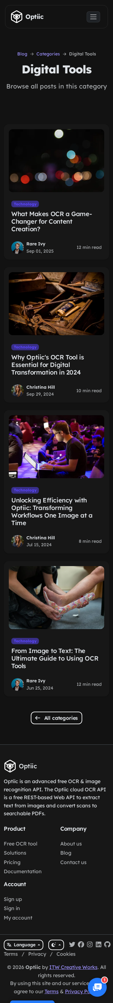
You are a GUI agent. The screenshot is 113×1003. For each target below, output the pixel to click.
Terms (11, 954)
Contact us (73, 862)
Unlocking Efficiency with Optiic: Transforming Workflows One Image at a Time (51, 511)
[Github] (107, 945)
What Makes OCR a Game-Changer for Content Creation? (51, 221)
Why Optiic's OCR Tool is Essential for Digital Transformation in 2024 (47, 364)
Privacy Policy (81, 991)
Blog (22, 54)
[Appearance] (56, 945)
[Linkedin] (98, 945)
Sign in (12, 908)
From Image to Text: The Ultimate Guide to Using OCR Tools (54, 658)
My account (18, 917)
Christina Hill (40, 387)
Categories (48, 54)
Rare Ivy (36, 244)
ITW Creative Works (73, 967)
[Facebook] (81, 945)
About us (71, 843)
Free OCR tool (20, 843)
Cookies (66, 954)
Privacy (37, 954)
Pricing (12, 862)
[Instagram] (90, 945)
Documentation (23, 871)
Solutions (15, 853)
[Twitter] (72, 945)
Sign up (13, 899)
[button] (97, 987)
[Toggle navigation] (93, 16)
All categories (60, 718)
